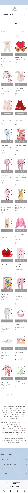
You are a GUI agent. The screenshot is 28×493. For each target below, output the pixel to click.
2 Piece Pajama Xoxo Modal (6, 148)
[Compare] (11, 44)
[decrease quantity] (15, 54)
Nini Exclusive (20, 234)
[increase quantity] (20, 54)
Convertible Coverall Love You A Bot (6, 328)
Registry (18, 486)
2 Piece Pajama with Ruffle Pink (7, 178)
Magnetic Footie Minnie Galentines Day (20, 179)
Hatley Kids (5, 88)
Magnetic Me (5, 145)
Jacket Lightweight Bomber (19, 238)
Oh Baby (4, 58)
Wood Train (19, 57)
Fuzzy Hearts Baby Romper (19, 269)
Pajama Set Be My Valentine (7, 208)
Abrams (17, 381)
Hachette (4, 294)
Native (3, 352)
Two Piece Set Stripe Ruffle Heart (6, 61)
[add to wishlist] (11, 42)
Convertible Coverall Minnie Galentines (20, 298)
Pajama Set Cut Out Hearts (6, 91)
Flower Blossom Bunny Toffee (20, 208)
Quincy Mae (19, 88)
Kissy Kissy (5, 206)
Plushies (18, 205)
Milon (17, 117)
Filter (4, 31)
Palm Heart (5, 266)
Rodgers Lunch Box (20, 355)
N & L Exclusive (20, 145)
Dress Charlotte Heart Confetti (7, 119)
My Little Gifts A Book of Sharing (21, 384)
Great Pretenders (19, 325)
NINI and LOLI (16, 482)
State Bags (19, 352)
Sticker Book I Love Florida (6, 297)
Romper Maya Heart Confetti (20, 91)
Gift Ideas (11, 486)
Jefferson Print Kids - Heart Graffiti (7, 355)
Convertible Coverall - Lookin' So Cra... (7, 386)
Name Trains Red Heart (20, 60)
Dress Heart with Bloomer (19, 119)
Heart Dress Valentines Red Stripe (20, 149)
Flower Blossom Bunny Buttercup (7, 236)
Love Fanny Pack (20, 327)
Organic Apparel (18, 265)
